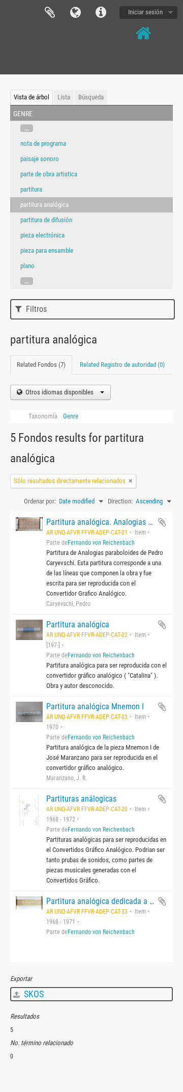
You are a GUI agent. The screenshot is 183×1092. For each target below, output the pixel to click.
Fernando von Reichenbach (101, 542)
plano (27, 266)
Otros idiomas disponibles (59, 392)
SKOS (33, 994)
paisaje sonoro (39, 159)
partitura (31, 189)
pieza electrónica (42, 235)
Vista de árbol (31, 97)
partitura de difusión (46, 220)
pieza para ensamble (46, 250)
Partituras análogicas (81, 799)
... (26, 128)
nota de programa (43, 143)
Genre (70, 416)
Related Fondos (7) (41, 364)
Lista (63, 97)
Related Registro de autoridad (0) (122, 364)
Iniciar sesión (145, 12)
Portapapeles (50, 12)
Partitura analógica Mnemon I (95, 706)
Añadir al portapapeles (162, 522)
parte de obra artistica (48, 174)
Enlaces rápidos (100, 12)
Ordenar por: (40, 501)
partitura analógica (44, 204)
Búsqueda (91, 97)
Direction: (120, 501)
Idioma (75, 12)
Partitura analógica (77, 624)
